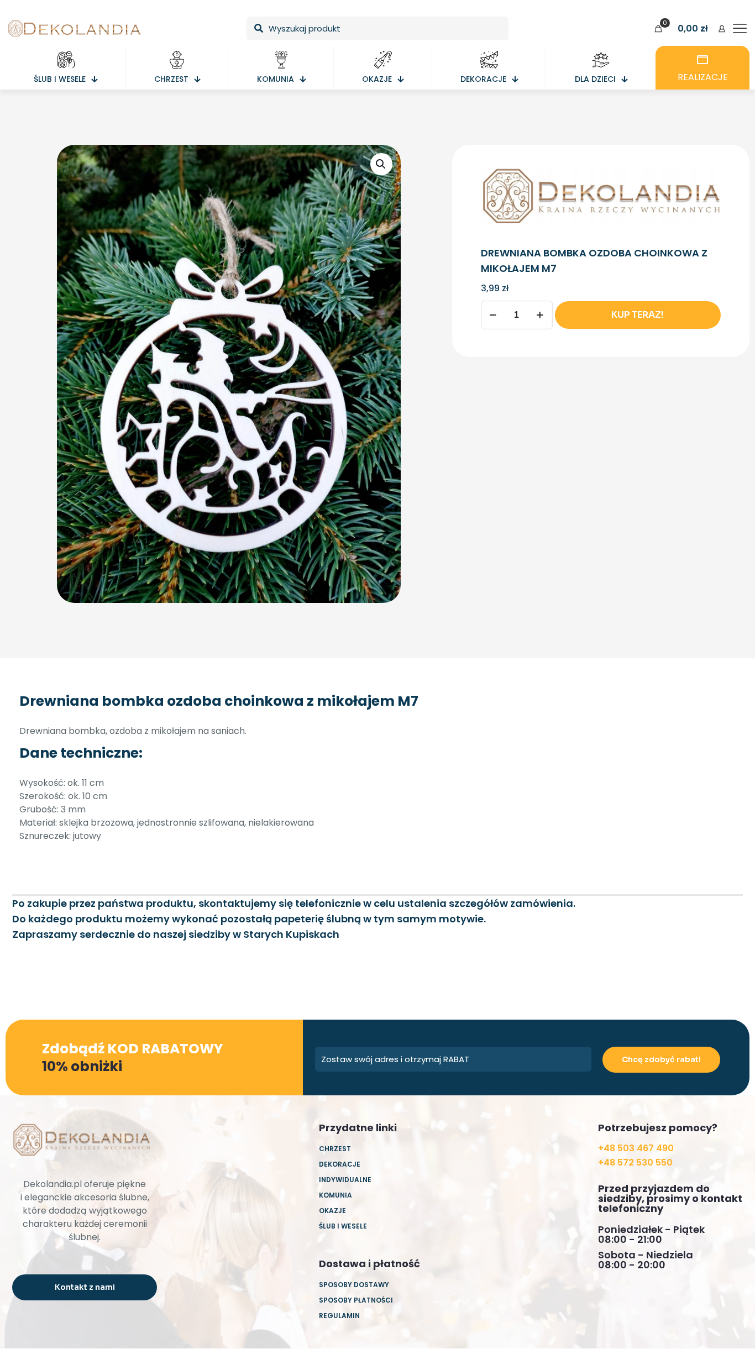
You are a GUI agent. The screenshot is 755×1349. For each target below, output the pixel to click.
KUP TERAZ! (637, 315)
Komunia (335, 1195)
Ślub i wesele (343, 1226)
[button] (381, 164)
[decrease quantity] (493, 315)
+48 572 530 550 (635, 1162)
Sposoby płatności (356, 1300)
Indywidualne (345, 1179)
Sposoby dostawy (354, 1284)
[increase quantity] (540, 315)
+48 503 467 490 (636, 1148)
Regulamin (339, 1315)
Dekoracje (339, 1164)
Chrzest (335, 1148)
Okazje (332, 1210)
